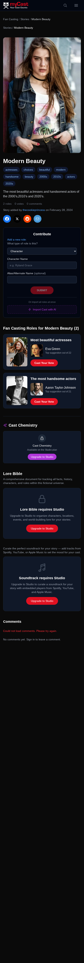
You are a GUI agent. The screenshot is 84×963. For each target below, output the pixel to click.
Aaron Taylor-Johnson (60, 387)
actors (71, 176)
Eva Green (52, 348)
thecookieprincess (34, 209)
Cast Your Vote (44, 362)
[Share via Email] (37, 219)
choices (28, 169)
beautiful (44, 169)
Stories (25, 19)
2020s (9, 183)
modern (61, 169)
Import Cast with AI (44, 309)
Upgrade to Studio (42, 456)
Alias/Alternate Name (26, 273)
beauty (29, 176)
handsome (12, 176)
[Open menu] (76, 5)
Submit (42, 290)
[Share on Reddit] (27, 219)
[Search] (65, 5)
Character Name (17, 258)
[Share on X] (17, 219)
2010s (57, 176)
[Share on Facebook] (7, 219)
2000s (43, 176)
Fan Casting (10, 19)
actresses (11, 169)
